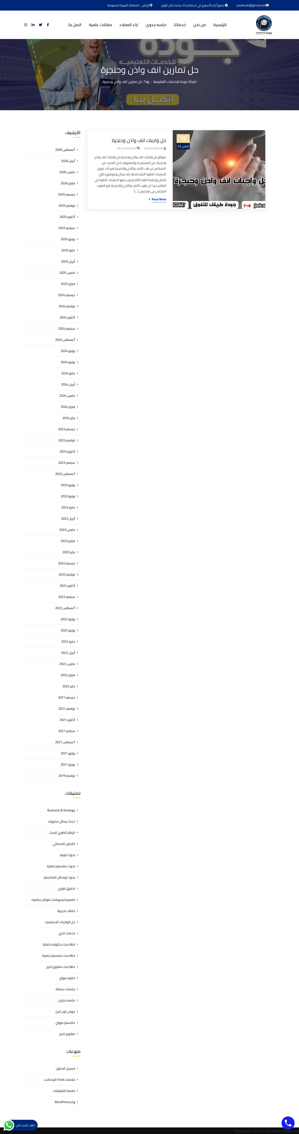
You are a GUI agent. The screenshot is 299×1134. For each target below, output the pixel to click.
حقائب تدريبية (66, 911)
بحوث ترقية (67, 855)
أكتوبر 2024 (67, 317)
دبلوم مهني (67, 978)
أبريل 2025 (68, 261)
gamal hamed (153, 148)
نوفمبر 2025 (66, 205)
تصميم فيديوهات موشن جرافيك (53, 899)
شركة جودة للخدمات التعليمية (175, 81)
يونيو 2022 (68, 630)
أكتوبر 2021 (67, 719)
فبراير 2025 (68, 284)
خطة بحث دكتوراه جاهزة (59, 944)
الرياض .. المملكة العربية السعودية (128, 5)
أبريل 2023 (68, 518)
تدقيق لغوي (66, 888)
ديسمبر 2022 (66, 563)
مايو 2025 (68, 250)
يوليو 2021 (68, 753)
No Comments (126, 148)
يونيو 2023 (68, 496)
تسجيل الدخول (65, 1068)
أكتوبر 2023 (67, 451)
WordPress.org (65, 1102)
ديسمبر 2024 (66, 295)
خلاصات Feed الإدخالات (59, 1079)
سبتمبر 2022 (66, 597)
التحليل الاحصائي (64, 844)
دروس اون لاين (65, 1011)
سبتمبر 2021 (66, 731)
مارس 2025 (67, 272)
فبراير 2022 (68, 675)
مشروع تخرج (67, 1034)
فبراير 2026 (68, 183)
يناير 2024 (68, 418)
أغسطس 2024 (65, 339)
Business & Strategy (61, 810)
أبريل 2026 (68, 161)
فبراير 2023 (68, 541)
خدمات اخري (66, 933)
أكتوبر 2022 (67, 585)
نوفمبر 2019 (66, 775)
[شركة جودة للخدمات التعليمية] (264, 25)
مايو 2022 (68, 641)
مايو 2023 (68, 507)
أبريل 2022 (68, 652)
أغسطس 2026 (65, 149)
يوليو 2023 (68, 485)
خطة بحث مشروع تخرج (60, 966)
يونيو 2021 (68, 764)
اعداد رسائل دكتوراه (61, 821)
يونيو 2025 (68, 239)
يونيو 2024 (68, 362)
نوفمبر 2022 (66, 574)
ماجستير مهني (65, 1022)
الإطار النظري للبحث (62, 832)
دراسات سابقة (65, 989)
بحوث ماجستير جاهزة (61, 866)
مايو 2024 (68, 373)
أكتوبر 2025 (67, 216)
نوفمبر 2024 (66, 306)
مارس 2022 (67, 664)
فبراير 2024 (68, 406)
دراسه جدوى (66, 1000)
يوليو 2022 (68, 619)
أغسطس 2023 (65, 474)
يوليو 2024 (68, 351)
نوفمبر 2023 (66, 440)
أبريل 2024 (68, 384)
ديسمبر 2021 (66, 697)
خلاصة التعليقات (64, 1091)
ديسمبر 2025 (66, 194)
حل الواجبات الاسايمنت (60, 922)
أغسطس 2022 (65, 608)
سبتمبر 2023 (66, 462)
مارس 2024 (67, 395)
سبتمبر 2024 (66, 328)
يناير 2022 (68, 686)
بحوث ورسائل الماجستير (59, 877)
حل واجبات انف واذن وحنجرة (139, 140)
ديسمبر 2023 (66, 429)
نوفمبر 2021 (66, 708)
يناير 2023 (68, 552)
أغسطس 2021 (65, 742)
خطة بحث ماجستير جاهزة (58, 955)
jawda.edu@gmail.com (251, 5)
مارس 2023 (67, 529)
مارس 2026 (67, 172)
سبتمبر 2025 (66, 228)
